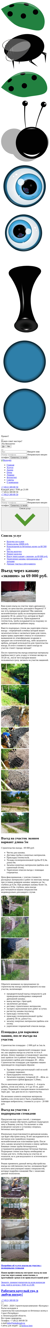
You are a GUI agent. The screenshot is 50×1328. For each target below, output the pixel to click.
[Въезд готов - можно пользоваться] (15, 832)
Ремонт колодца (14, 554)
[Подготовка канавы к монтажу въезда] (15, 705)
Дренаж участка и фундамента (21, 564)
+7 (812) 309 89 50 (9, 487)
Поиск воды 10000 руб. (18, 544)
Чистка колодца (14, 551)
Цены (9, 472)
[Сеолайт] (25, 1325)
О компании (12, 482)
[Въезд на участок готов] (15, 811)
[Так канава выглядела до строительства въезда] (15, 683)
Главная (10, 465)
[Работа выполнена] (15, 790)
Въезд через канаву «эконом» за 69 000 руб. (27, 556)
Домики (10, 475)
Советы (10, 480)
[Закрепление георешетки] (15, 747)
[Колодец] (6, 460)
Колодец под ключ (15, 541)
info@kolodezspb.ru (16, 1323)
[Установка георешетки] (15, 726)
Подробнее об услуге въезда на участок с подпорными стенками (21, 1266)
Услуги (10, 467)
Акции (10, 470)
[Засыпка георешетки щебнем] (15, 769)
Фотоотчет (12, 477)
